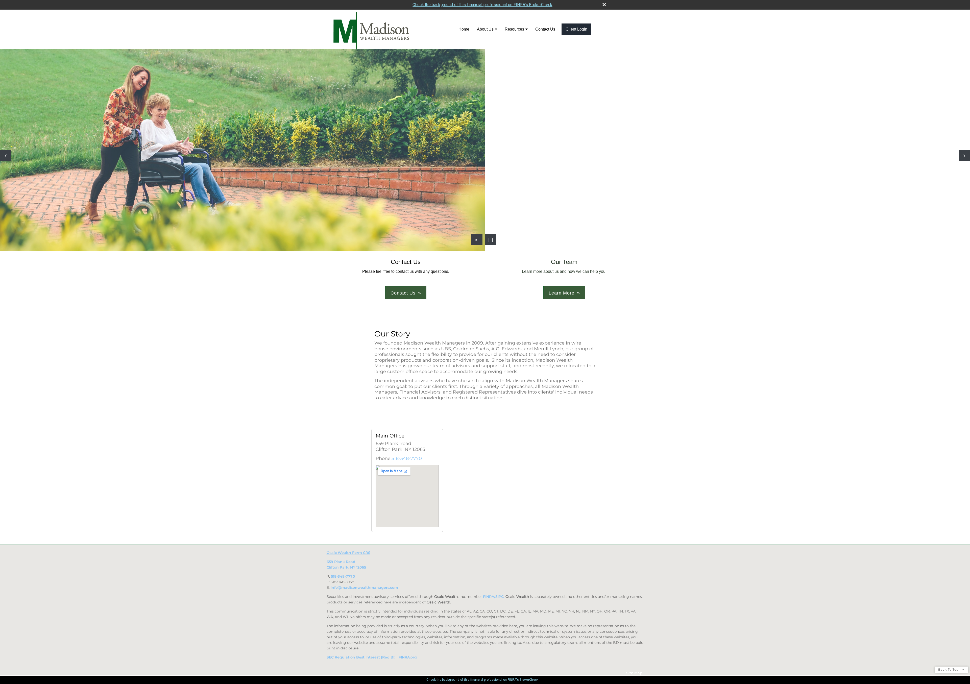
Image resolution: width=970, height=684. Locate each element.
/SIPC (499, 596)
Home (463, 29)
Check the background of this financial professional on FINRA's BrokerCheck (482, 4)
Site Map (634, 673)
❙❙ (491, 239)
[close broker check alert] (604, 5)
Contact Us (545, 29)
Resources (514, 29)
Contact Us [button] (403, 293)
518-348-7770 (407, 458)
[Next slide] (964, 155)
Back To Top (949, 669)
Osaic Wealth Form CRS (348, 552)
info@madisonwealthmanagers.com (364, 587)
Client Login (576, 29)
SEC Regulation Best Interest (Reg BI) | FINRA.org (372, 657)
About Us (485, 29)
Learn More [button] (561, 293)
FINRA (488, 596)
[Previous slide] (5, 155)
